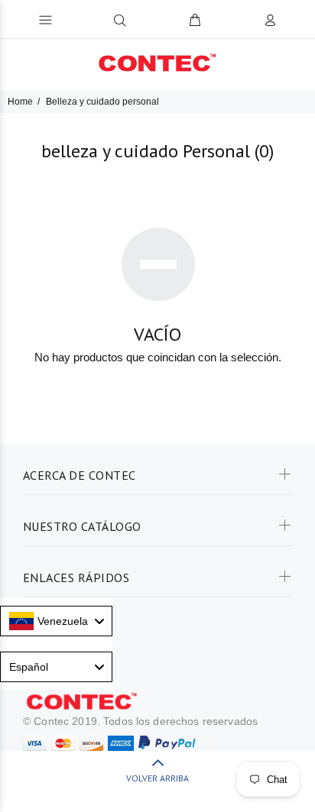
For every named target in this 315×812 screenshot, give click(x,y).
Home (20, 101)
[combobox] (56, 621)
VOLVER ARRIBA (157, 778)
